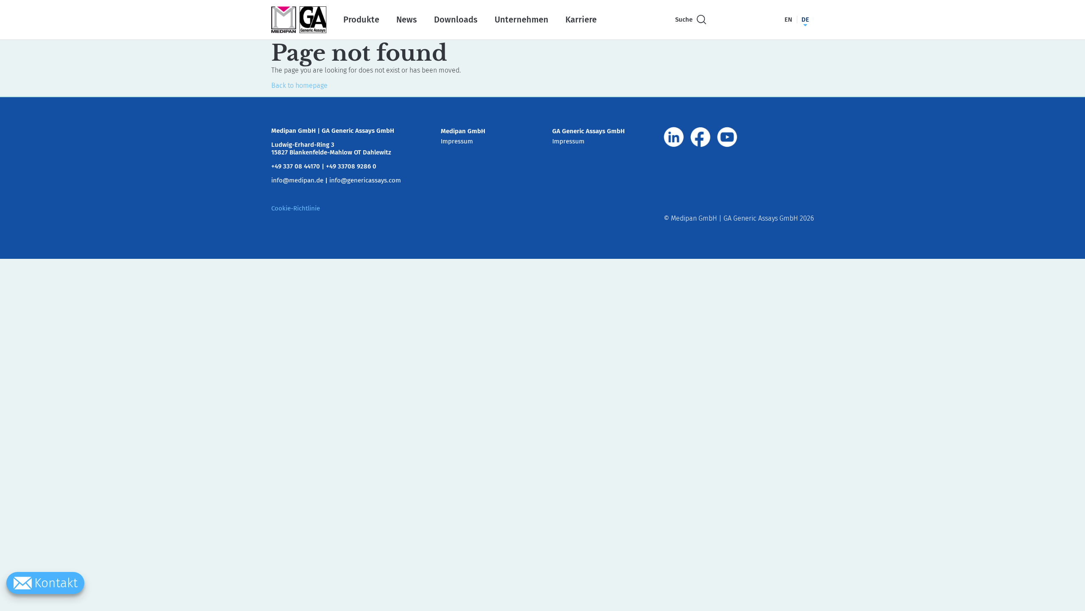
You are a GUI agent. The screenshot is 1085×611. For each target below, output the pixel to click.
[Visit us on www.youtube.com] (727, 137)
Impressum (457, 141)
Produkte (361, 19)
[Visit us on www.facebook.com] (700, 137)
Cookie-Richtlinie (295, 208)
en (788, 19)
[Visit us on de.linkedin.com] (674, 137)
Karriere (581, 19)
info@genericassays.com (365, 180)
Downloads (456, 19)
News (406, 19)
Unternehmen (521, 19)
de (805, 19)
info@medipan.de (297, 180)
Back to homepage (299, 85)
